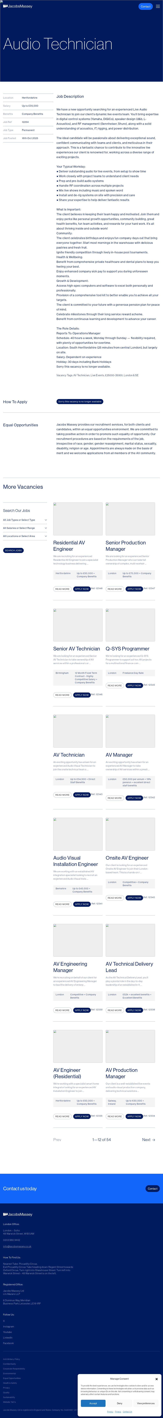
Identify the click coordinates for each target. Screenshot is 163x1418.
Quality (6, 1392)
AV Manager (119, 755)
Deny (119, 1403)
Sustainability (9, 1397)
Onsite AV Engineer (127, 858)
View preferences (146, 1403)
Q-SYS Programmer (127, 648)
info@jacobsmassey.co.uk (17, 1246)
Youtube (7, 1332)
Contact (145, 6)
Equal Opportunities (12, 1378)
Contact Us (127, 1411)
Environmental (9, 1373)
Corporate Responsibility (14, 1369)
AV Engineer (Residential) (67, 1073)
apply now (82, 589)
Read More (62, 589)
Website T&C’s (9, 1402)
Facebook (8, 1343)
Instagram (8, 1326)
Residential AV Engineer (69, 545)
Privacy (110, 1411)
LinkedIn (8, 1337)
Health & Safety (10, 1383)
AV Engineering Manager (70, 967)
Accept (93, 1403)
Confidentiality (9, 1364)
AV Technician (69, 755)
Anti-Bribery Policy (11, 1359)
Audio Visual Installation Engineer (75, 861)
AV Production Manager (122, 1073)
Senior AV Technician (76, 648)
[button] (156, 1378)
